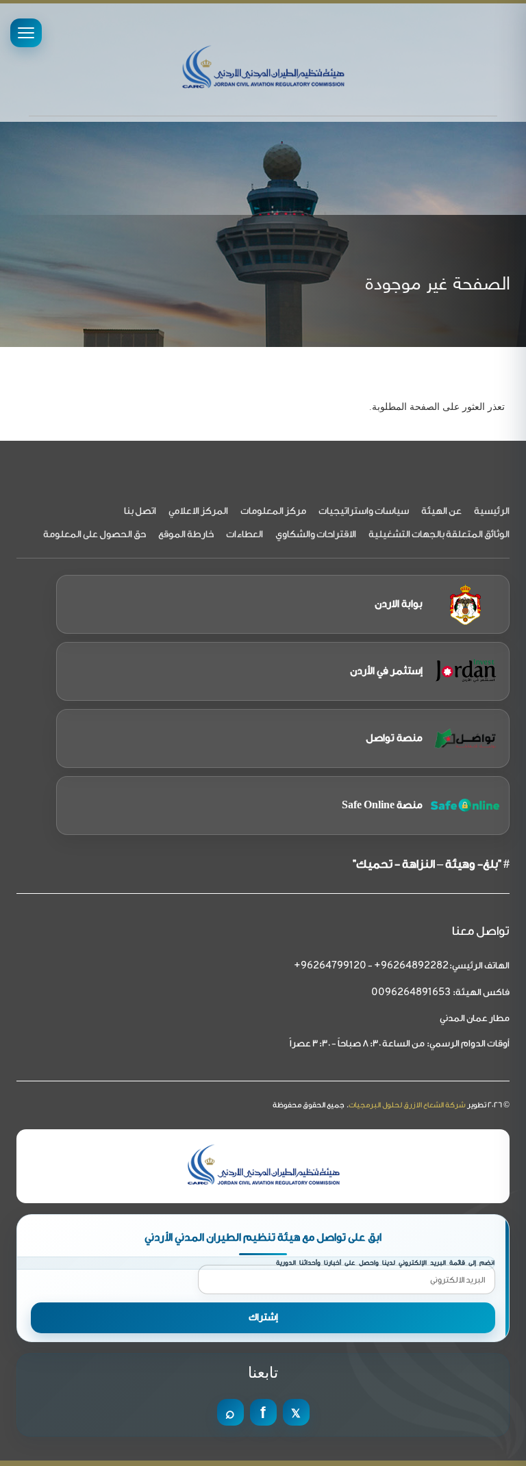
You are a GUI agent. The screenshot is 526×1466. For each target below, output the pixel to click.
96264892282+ (411, 966)
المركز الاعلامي (198, 511)
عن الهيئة (441, 511)
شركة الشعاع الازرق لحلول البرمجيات (407, 1105)
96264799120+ (330, 966)
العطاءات (244, 534)
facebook (263, 1412)
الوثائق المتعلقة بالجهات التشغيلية (439, 534)
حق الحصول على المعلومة (94, 534)
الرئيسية (492, 511)
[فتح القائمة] (26, 32)
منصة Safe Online (382, 805)
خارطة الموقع (186, 534)
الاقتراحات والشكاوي (315, 534)
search (230, 1412)
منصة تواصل (394, 738)
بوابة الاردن (399, 604)
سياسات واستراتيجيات (363, 511)
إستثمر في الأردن (386, 671)
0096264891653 (411, 993)
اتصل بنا (140, 511)
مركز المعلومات (273, 511)
